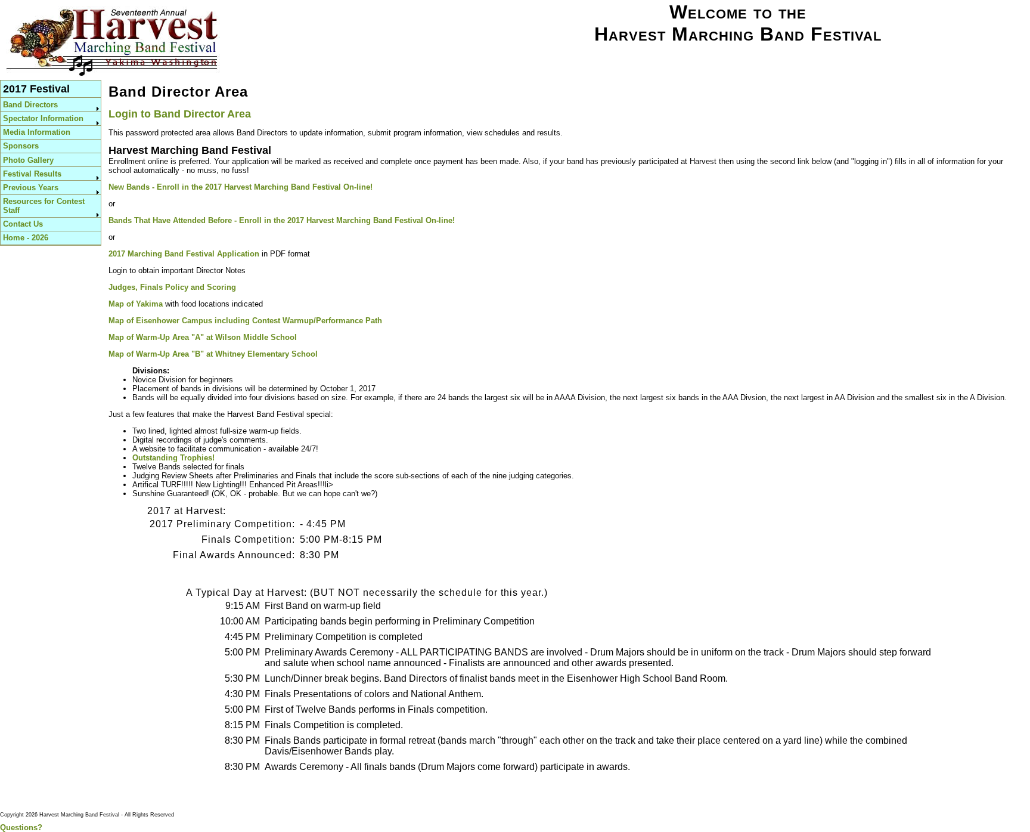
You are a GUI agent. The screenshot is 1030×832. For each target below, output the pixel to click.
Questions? (21, 827)
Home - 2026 (25, 237)
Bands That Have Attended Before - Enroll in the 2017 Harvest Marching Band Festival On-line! (281, 220)
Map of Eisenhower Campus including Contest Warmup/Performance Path (245, 320)
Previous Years (30, 187)
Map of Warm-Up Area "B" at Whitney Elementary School (213, 353)
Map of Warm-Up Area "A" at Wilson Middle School (202, 337)
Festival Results (32, 173)
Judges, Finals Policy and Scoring (172, 287)
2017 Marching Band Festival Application (183, 253)
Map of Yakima (135, 303)
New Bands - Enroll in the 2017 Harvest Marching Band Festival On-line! (240, 187)
